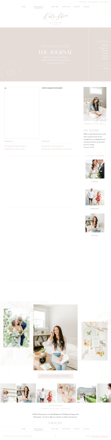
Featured (105, 59)
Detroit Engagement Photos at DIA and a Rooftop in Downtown (17, 149)
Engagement (104, 48)
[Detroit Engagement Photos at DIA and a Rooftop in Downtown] (22, 113)
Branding (105, 56)
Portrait (105, 53)
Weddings (105, 45)
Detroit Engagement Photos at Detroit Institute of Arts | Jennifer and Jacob (57, 149)
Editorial (105, 51)
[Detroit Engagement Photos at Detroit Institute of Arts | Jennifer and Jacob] (59, 113)
